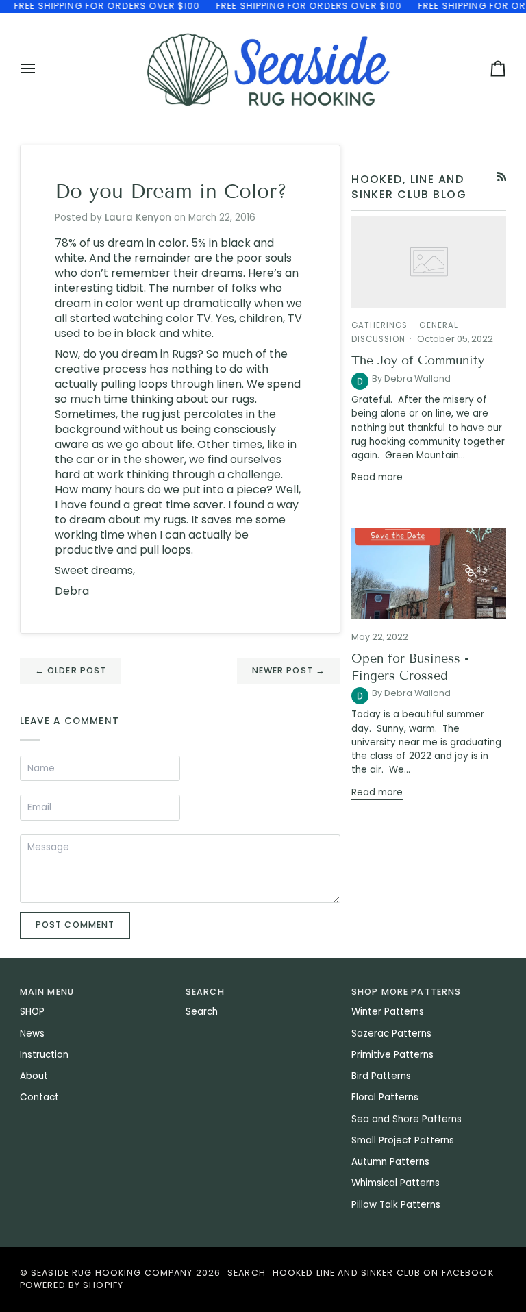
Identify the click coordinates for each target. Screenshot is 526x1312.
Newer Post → (289, 670)
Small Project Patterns (402, 1140)
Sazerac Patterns (391, 1033)
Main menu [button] (47, 992)
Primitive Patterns (392, 1054)
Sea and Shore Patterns (406, 1119)
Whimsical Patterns (395, 1182)
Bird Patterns (381, 1075)
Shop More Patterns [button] (406, 992)
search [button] (205, 992)
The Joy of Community (417, 360)
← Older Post (71, 670)
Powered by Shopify (71, 1285)
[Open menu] (40, 69)
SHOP (32, 1011)
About (34, 1075)
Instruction (44, 1054)
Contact (39, 1097)
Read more (377, 477)
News (32, 1033)
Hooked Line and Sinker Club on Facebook (383, 1272)
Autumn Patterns (390, 1161)
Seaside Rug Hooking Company (111, 1272)
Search (202, 1011)
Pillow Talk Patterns (395, 1204)
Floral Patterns (384, 1097)
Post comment (75, 924)
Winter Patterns (387, 1011)
